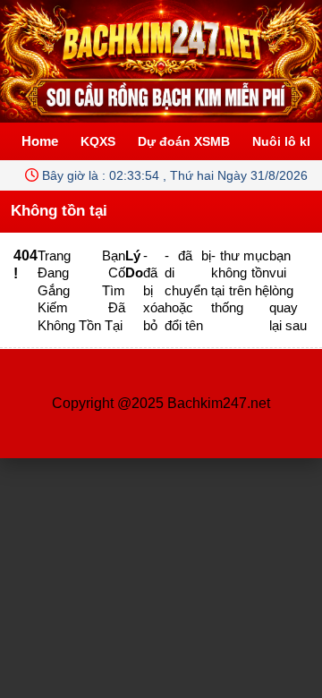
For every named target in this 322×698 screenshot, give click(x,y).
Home (39, 141)
